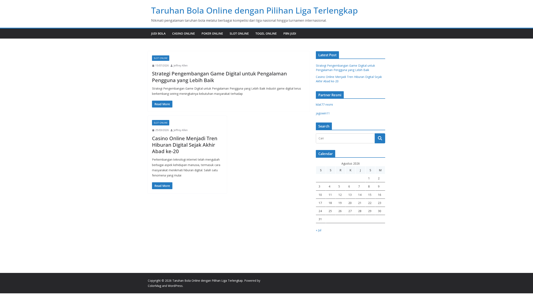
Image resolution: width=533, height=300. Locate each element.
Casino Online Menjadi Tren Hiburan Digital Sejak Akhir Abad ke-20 (184, 145)
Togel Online (266, 33)
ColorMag (154, 286)
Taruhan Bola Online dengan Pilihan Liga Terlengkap (254, 10)
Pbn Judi (289, 33)
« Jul (318, 230)
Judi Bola (158, 33)
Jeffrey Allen (181, 65)
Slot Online (239, 33)
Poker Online (212, 33)
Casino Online (183, 33)
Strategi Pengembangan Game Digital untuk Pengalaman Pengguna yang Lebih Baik (219, 76)
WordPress (175, 286)
